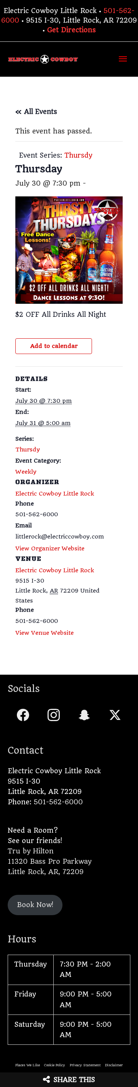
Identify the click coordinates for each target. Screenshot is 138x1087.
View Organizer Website (49, 548)
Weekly (25, 471)
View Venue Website (44, 632)
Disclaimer (114, 1065)
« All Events (36, 111)
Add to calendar (53, 346)
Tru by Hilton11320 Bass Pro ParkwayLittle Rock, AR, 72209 (50, 861)
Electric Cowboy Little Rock (54, 570)
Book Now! (35, 905)
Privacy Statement (85, 1065)
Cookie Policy (54, 1065)
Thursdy (27, 449)
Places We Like (27, 1065)
